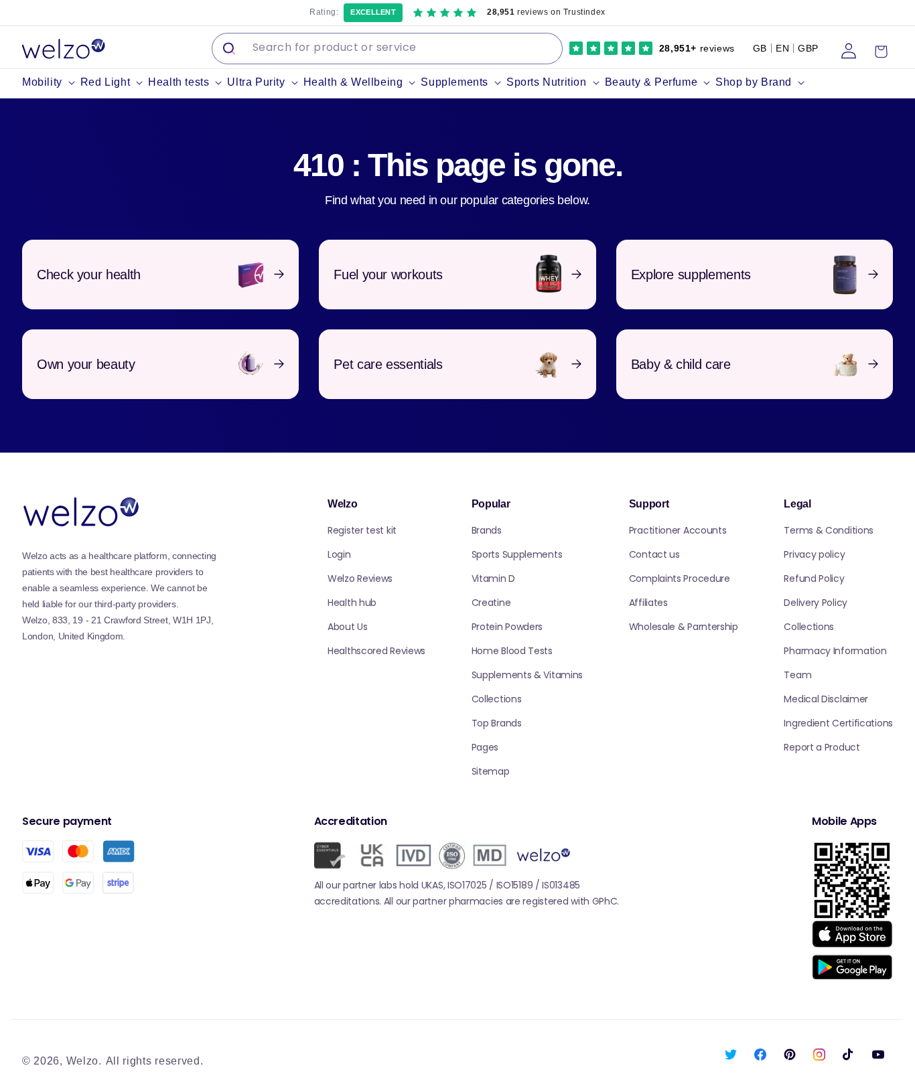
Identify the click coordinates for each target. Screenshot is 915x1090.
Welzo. (84, 1061)
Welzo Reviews (360, 578)
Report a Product (821, 747)
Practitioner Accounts (678, 530)
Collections (497, 699)
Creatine (491, 602)
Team (797, 675)
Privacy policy (814, 554)
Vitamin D (493, 578)
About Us (348, 626)
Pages (485, 747)
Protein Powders (507, 626)
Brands (487, 530)
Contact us (654, 554)
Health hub (352, 602)
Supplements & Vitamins (527, 675)
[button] (51, 83)
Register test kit (362, 530)
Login (339, 554)
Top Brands (497, 723)
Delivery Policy (815, 602)
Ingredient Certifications (838, 723)
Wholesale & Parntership (683, 626)
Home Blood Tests (512, 650)
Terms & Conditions (828, 530)
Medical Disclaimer (826, 699)
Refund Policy (814, 578)
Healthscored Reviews (376, 650)
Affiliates (648, 602)
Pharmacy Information (835, 650)
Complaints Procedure (679, 578)
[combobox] (387, 48)
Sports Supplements (517, 554)
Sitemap (491, 771)
